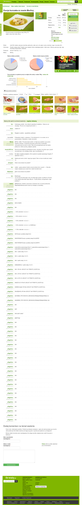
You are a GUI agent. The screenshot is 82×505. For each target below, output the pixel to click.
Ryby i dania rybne (27, 489)
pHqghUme (10, 189)
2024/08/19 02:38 (9, 195)
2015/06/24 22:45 (9, 125)
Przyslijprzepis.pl (48, 503)
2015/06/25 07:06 (9, 139)
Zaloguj (69, 4)
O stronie (52, 1)
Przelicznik (27, 1)
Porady (41, 1)
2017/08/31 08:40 (9, 187)
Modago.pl (54, 501)
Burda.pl (68, 503)
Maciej (11, 142)
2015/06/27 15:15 (9, 155)
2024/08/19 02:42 (9, 248)
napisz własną (32, 121)
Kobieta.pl (29, 503)
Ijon (12, 124)
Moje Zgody (9, 498)
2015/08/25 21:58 (9, 164)
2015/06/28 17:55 (9, 160)
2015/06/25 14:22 (9, 151)
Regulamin (17, 498)
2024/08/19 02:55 (9, 394)
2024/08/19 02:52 (9, 368)
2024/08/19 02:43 (9, 257)
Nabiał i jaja (25, 482)
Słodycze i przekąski (27, 490)
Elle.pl (60, 501)
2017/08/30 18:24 (9, 173)
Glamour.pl (22, 503)
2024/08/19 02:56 (9, 399)
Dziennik (21, 1)
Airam (11, 128)
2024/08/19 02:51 (9, 337)
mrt (12, 158)
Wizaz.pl (30, 501)
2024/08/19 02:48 (9, 297)
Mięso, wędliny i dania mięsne (27, 480)
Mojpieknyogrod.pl (59, 503)
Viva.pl (47, 501)
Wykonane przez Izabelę (28, 494)
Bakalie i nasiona (26, 478)
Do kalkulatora (73, 16)
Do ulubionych (73, 25)
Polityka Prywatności (26, 498)
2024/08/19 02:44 (9, 266)
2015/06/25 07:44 (9, 145)
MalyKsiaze (10, 171)
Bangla (42, 501)
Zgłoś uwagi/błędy (41, 486)
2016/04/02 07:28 (9, 168)
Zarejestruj (74, 4)
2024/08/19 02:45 (9, 271)
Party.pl (36, 501)
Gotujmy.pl (9, 501)
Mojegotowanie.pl (38, 503)
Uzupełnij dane (73, 28)
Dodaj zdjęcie (73, 30)
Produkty (14, 1)
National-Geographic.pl (12, 503)
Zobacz (43, 444)
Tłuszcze (25, 492)
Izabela (11, 183)
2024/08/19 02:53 (9, 372)
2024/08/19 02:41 (9, 240)
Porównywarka (34, 1)
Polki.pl (15, 501)
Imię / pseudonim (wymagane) (8, 437)
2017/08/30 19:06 (9, 177)
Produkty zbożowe (27, 488)
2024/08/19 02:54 (9, 386)
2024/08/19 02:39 (9, 200)
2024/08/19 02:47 (9, 288)
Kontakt (37, 484)
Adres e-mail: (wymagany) (7, 444)
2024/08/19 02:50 (9, 328)
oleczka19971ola (9, 149)
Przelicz (73, 23)
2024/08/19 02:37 (9, 191)
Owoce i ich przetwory (27, 485)
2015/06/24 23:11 (9, 134)
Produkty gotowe (26, 486)
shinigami (10, 162)
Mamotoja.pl (23, 501)
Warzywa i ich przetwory (28, 493)
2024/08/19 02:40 (9, 209)
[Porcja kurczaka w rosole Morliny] (41, 16)
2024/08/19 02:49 (9, 324)
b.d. (60, 27)
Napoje (24, 484)
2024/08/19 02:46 (9, 279)
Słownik (47, 1)
